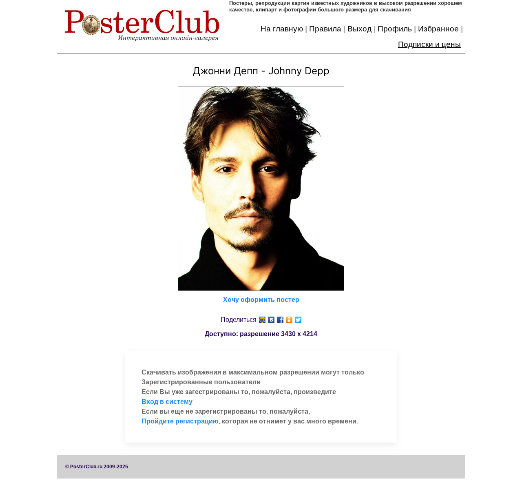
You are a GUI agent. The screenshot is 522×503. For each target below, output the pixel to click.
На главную (282, 28)
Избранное (438, 28)
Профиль (395, 28)
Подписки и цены (429, 44)
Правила (325, 28)
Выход (359, 28)
